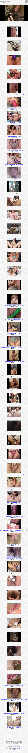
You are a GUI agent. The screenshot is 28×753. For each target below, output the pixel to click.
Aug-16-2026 (15, 601)
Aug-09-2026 (15, 475)
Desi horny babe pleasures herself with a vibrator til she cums (14, 713)
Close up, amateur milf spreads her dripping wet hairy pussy (14, 150)
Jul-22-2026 (15, 151)
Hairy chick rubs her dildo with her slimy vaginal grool (14, 291)
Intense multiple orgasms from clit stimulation (14, 122)
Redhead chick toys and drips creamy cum (14, 502)
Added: (12, 81)
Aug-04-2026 (15, 362)
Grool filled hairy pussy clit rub (14, 544)
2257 (18, 748)
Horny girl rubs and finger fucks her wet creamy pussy (14, 277)
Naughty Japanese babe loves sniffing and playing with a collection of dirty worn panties (14, 530)
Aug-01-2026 (15, 320)
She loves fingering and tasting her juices (14, 136)
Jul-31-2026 (15, 278)
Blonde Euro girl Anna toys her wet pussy (14, 671)
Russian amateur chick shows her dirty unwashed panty (14, 516)
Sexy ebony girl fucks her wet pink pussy (14, 389)
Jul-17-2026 (15, 81)
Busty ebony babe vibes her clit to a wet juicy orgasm (14, 572)
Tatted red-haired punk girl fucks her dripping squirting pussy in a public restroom (14, 403)
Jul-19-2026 (15, 123)
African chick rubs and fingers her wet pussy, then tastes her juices (14, 417)
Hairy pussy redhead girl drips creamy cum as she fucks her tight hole (14, 305)
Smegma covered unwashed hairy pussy (14, 178)
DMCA (20, 748)
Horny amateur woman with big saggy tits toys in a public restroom (14, 361)
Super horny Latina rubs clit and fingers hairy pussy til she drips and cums (14, 375)
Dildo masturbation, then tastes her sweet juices (14, 108)
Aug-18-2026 (15, 658)
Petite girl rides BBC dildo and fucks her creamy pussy (14, 600)
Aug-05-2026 (15, 390)
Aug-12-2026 (15, 559)
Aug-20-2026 (15, 714)
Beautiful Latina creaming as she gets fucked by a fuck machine (14, 685)
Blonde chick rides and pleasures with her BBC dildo (14, 488)
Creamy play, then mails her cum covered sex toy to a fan (14, 319)
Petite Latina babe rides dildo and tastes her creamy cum (14, 192)
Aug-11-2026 (15, 503)
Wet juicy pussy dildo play (14, 206)
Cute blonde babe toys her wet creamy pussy (14, 727)
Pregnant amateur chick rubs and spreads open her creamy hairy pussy (14, 474)
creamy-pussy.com (4, 1)
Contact (14, 749)
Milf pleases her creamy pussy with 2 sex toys (14, 333)
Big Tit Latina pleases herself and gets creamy (14, 586)
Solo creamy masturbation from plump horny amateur (14, 558)
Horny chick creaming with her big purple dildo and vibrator (14, 164)
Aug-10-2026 (15, 489)
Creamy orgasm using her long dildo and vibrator (14, 220)
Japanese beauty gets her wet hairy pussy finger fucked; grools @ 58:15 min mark (14, 699)
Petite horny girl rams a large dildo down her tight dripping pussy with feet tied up (14, 347)
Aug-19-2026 (15, 672)
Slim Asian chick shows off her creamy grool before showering (14, 94)
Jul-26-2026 (15, 207)
